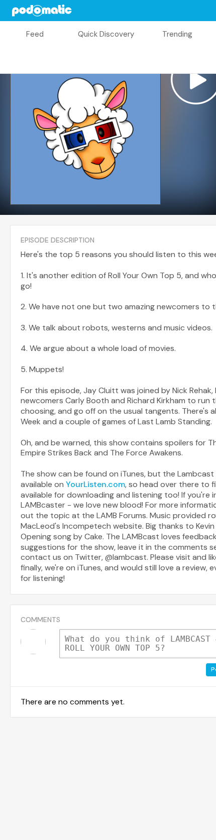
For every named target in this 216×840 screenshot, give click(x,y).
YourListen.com (95, 484)
